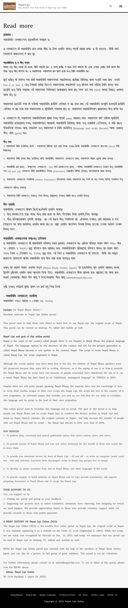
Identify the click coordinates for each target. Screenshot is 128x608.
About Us (112, 595)
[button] (110, 6)
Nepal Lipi (24, 4)
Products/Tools (67, 595)
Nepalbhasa (17, 595)
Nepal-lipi (31, 595)
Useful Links (97, 595)
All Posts (83, 595)
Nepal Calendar (48, 595)
